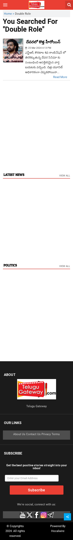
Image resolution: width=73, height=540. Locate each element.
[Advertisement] (36, 130)
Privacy (46, 434)
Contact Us (33, 434)
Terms (56, 434)
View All (64, 175)
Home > (9, 13)
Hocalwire (57, 531)
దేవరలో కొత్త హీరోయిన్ (43, 42)
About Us (19, 434)
